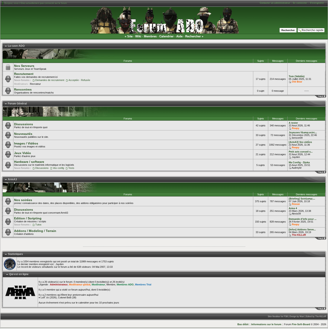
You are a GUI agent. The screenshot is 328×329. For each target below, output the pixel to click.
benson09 (297, 137)
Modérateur (98, 284)
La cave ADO (16, 45)
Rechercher (193, 36)
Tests (71, 168)
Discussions (23, 124)
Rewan (296, 204)
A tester (293, 122)
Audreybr (297, 167)
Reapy (295, 128)
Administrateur (59, 284)
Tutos (38, 224)
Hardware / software (29, 161)
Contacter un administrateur (275, 3)
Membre (110, 284)
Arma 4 (293, 208)
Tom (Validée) (297, 76)
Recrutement (23, 74)
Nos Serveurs (24, 66)
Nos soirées (23, 200)
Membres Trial (143, 284)
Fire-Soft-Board (301, 324)
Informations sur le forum (266, 324)
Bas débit (243, 324)
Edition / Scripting (28, 218)
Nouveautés (23, 134)
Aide (179, 36)
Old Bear (297, 81)
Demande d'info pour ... (302, 219)
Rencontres (23, 89)
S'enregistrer (317, 3)
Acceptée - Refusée (79, 80)
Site (130, 36)
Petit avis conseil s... (301, 151)
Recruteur (35, 84)
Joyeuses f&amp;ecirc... (303, 132)
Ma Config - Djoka (299, 162)
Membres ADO (125, 284)
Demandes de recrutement (49, 80)
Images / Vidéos (26, 143)
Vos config (58, 168)
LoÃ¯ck (45, 297)
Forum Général (17, 103)
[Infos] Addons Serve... (302, 229)
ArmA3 (12, 179)
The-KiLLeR (299, 234)
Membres (150, 36)
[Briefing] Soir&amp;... (302, 198)
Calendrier (166, 36)
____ (323, 96)
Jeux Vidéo (22, 153)
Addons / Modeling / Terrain (35, 231)
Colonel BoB (64, 297)
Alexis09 (296, 213)
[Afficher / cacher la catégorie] (5, 46)
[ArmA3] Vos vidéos (300, 142)
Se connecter (300, 3)
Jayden (296, 157)
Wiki (138, 36)
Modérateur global (79, 284)
